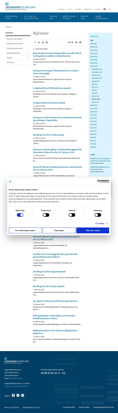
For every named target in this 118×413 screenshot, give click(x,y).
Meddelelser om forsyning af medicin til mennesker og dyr (100, 159)
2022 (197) (93, 56)
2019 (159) (93, 66)
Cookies (97, 9)
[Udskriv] (80, 42)
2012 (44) (93, 124)
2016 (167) (93, 112)
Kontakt (78, 9)
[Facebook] (13, 396)
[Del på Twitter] (43, 42)
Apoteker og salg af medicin (69, 17)
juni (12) (95, 87)
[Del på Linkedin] (39, 42)
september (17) (97, 78)
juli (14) (94, 84)
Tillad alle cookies (93, 230)
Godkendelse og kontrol (11, 17)
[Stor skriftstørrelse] (76, 42)
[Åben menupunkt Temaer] (29, 57)
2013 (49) (93, 121)
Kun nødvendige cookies (25, 230)
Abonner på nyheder (15, 39)
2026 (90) (93, 44)
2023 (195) (93, 53)
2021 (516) (93, 60)
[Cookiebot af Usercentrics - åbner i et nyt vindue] (99, 181)
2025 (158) (93, 47)
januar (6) (95, 102)
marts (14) (95, 96)
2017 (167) (93, 108)
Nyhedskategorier (14, 53)
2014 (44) (93, 118)
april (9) (94, 93)
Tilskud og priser (53, 17)
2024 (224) (93, 50)
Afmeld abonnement (15, 48)
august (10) (96, 81)
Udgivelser (87, 9)
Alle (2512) (94, 36)
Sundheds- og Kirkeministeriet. (16, 386)
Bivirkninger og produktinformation (31, 17)
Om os (70, 9)
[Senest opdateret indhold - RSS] (70, 42)
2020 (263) (93, 63)
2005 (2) (93, 147)
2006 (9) (93, 144)
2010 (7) (93, 131)
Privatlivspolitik (69, 407)
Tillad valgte (59, 230)
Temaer (10, 58)
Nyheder (61, 9)
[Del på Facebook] (35, 42)
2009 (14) (93, 134)
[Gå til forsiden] (21, 6)
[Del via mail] (47, 42)
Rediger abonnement (15, 43)
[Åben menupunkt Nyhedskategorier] (29, 53)
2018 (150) (93, 105)
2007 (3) (93, 141)
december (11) (97, 69)
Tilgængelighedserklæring (103, 407)
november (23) (97, 72)
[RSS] (23, 396)
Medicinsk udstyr (84, 17)
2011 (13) (93, 128)
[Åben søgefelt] (110, 9)
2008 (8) (93, 137)
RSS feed (10, 62)
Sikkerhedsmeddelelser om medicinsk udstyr (99, 168)
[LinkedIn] (18, 396)
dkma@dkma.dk (15, 378)
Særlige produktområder (101, 17)
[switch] (46, 215)
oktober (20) (96, 75)
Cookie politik (84, 407)
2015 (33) (93, 115)
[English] (104, 9)
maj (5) (94, 90)
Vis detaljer (99, 223)
